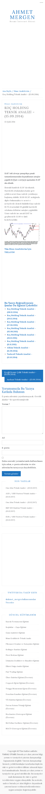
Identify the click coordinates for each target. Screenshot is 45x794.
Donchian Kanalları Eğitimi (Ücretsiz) (21, 694)
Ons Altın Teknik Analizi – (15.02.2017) (21, 502)
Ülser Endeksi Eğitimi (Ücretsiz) (19, 677)
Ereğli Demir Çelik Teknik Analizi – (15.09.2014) (20, 373)
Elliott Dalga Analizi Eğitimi (17, 666)
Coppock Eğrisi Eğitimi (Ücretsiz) (20, 683)
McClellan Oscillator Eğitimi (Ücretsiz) (22, 723)
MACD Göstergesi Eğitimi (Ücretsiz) (21, 728)
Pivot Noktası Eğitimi (15, 655)
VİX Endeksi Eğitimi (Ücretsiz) (18, 700)
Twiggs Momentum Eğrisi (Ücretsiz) (21, 689)
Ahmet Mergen (22, 14)
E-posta (6, 448)
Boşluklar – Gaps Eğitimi (16, 627)
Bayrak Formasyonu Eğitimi (17, 622)
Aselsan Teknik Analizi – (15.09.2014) (24, 379)
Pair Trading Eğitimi (14, 672)
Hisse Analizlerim (13, 104)
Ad (3, 438)
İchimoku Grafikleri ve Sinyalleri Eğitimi (22, 661)
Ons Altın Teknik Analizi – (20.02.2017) (21, 488)
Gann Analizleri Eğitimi (15, 633)
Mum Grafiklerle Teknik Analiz (18, 638)
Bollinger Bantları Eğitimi (16, 649)
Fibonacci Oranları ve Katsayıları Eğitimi (22, 644)
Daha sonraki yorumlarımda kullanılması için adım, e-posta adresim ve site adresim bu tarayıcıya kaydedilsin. (22, 464)
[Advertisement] (22, 58)
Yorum (6, 404)
